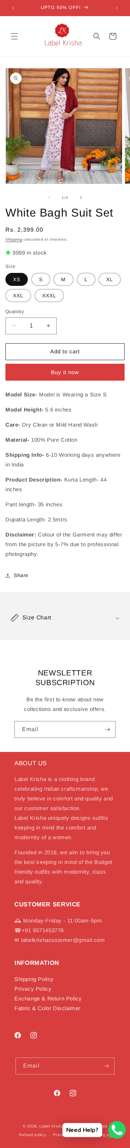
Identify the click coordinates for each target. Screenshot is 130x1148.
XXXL (49, 295)
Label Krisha (51, 1126)
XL (109, 279)
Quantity (14, 311)
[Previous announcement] (13, 8)
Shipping (13, 239)
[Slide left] (49, 197)
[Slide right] (81, 197)
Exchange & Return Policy (48, 998)
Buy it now (65, 372)
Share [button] (21, 575)
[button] (14, 36)
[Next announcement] (117, 8)
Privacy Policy (32, 989)
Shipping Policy (34, 979)
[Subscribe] (107, 729)
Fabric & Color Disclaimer (47, 1008)
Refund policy (32, 1135)
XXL (18, 295)
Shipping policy (103, 1135)
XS (16, 279)
